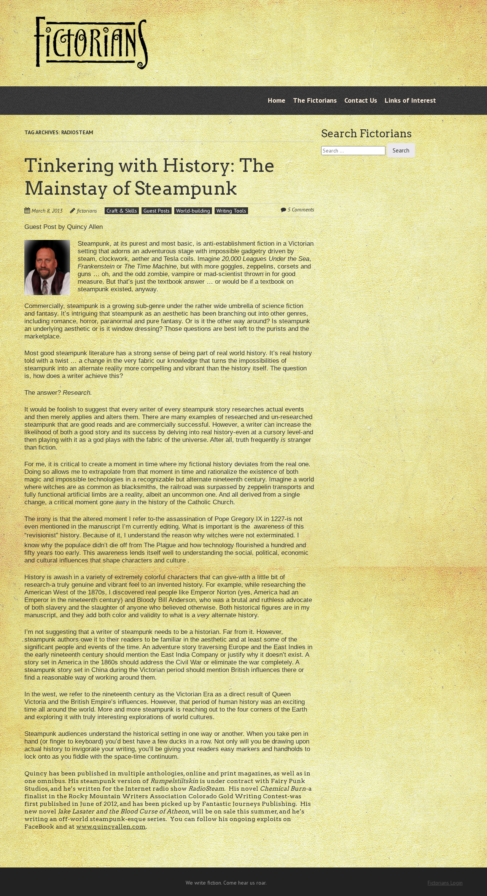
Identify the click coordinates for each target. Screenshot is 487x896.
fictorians (87, 210)
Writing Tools (231, 210)
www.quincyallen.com (111, 826)
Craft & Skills (122, 210)
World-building (193, 210)
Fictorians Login (445, 882)
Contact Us (360, 100)
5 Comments (301, 209)
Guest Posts (156, 210)
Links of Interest (410, 100)
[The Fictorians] (91, 63)
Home (276, 100)
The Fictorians (315, 100)
